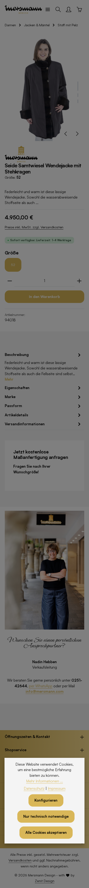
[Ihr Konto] (68, 9)
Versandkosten (20, 860)
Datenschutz (34, 788)
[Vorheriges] (66, 134)
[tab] (43, 366)
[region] (44, 88)
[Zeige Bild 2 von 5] (77, 95)
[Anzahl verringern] (10, 280)
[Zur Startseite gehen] (23, 9)
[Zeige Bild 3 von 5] (77, 101)
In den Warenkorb (44, 296)
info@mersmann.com (45, 691)
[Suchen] (58, 9)
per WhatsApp (40, 686)
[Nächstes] (77, 134)
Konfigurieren (45, 800)
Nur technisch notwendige (46, 816)
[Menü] (47, 9)
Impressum (57, 788)
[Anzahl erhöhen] (79, 280)
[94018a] (44, 88)
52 (13, 264)
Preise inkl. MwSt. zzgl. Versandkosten (34, 227)
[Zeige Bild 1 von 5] (77, 86)
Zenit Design (44, 881)
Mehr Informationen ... (44, 781)
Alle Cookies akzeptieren (46, 832)
